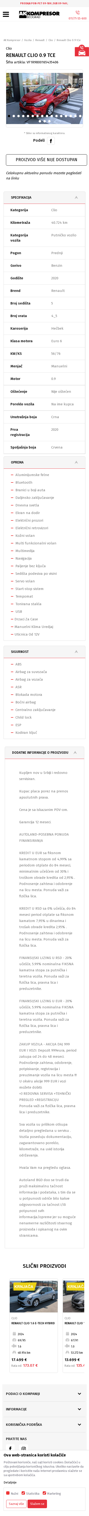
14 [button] (72, 117)
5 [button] (29, 117)
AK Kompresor (12, 40)
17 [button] (41, 122)
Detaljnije (10, 1482)
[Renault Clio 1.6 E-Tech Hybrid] (34, 1297)
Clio (50, 40)
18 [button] (46, 122)
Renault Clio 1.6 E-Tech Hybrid (33, 1323)
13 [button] (67, 117)
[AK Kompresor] (39, 14)
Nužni (14, 1493)
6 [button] (34, 117)
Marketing (54, 1493)
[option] (44, 3)
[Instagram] (23, 1448)
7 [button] (38, 117)
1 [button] (10, 117)
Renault (40, 40)
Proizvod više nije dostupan (46, 159)
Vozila (28, 40)
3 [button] (19, 117)
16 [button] (81, 117)
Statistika (32, 1493)
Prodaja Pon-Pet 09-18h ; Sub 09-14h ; (44, 3)
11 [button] (58, 117)
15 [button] (77, 117)
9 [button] (48, 117)
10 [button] (53, 117)
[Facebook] (51, 140)
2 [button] (14, 117)
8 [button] (43, 117)
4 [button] (24, 117)
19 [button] (50, 122)
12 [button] (62, 117)
